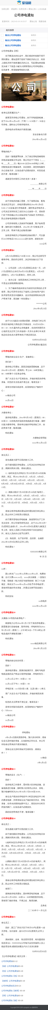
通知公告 (32, 9)
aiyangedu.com (27, 1007)
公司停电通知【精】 (9, 1000)
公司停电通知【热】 (9, 976)
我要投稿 (42, 21)
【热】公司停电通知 (9, 971)
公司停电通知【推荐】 (10, 991)
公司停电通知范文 (8, 986)
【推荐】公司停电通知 (10, 981)
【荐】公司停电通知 (9, 996)
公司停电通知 (7, 961)
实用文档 (22, 9)
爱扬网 (14, 9)
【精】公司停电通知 (9, 966)
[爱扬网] (24, 2)
